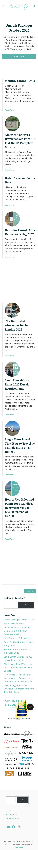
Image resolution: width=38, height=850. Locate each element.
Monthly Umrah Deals (20, 81)
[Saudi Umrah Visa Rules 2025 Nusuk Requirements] (12, 369)
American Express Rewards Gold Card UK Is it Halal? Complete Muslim (17, 631)
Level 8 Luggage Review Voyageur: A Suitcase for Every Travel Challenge (19, 688)
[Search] (26, 605)
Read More (20, 57)
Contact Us (11, 814)
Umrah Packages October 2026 (19, 619)
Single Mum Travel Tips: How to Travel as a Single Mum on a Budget (18, 667)
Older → (30, 591)
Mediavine (19, 847)
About (9, 810)
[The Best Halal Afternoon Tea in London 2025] (12, 310)
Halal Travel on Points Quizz (17, 638)
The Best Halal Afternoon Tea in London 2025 (16, 325)
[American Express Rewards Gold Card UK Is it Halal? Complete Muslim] (12, 123)
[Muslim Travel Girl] (19, 6)
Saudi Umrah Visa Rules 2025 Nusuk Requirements (17, 384)
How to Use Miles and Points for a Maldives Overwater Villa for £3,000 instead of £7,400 (19, 508)
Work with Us (12, 818)
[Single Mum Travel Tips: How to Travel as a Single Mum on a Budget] (12, 428)
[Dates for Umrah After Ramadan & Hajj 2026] (12, 218)
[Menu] (3, 6)
